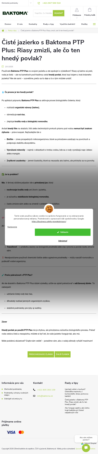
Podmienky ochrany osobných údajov (16, 394)
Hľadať (58, 13)
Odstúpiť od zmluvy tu (13, 399)
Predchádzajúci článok (41, 354)
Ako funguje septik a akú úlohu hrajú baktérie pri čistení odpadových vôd (77, 410)
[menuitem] (8, 24)
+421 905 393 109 (46, 389)
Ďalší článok (62, 354)
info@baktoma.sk (45, 396)
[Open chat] (86, 448)
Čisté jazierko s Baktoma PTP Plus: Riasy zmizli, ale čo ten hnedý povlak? (76, 402)
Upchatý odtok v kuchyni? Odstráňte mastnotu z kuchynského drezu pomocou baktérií (76, 392)
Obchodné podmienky (10, 3)
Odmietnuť (62, 241)
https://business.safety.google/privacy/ (49, 221)
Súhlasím (64, 232)
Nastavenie (12, 227)
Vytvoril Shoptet (90, 443)
